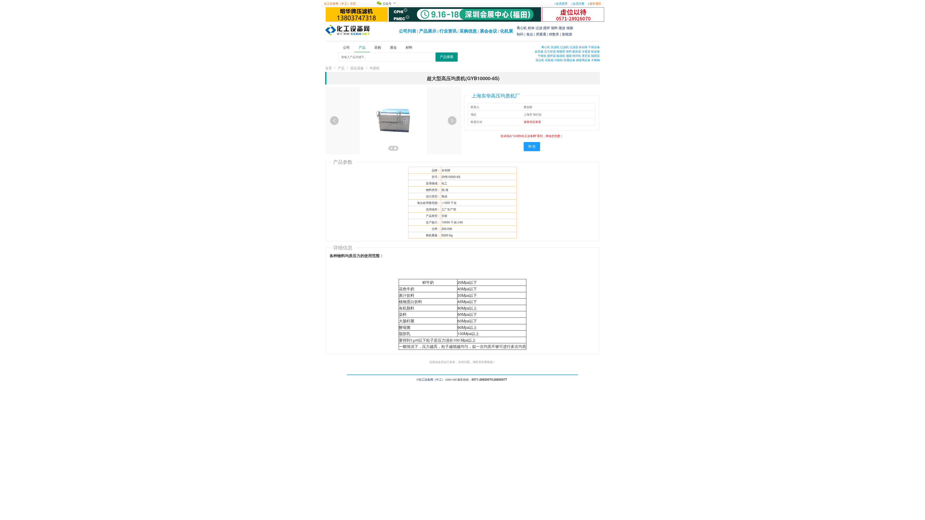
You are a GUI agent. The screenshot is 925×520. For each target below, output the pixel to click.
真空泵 (586, 55)
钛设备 (595, 51)
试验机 (558, 60)
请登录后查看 (532, 122)
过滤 (538, 27)
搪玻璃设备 (583, 60)
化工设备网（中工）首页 (340, 3)
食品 (529, 34)
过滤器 (573, 47)
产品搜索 (446, 57)
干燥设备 (594, 47)
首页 (328, 67)
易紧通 (541, 34)
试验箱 (549, 60)
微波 (562, 27)
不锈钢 (595, 60)
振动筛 (583, 47)
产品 (341, 67)
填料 (554, 27)
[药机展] (465, 14)
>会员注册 (577, 3)
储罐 (569, 27)
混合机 (539, 60)
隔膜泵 (595, 55)
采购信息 (468, 31)
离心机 (522, 27)
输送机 (560, 55)
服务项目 (595, 3)
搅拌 (546, 27)
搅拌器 (551, 55)
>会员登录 (561, 3)
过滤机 (564, 47)
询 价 (532, 146)
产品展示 (427, 31)
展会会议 (488, 31)
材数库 (554, 34)
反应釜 (539, 51)
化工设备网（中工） (432, 379)
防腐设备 (569, 60)
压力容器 (550, 51)
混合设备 (357, 67)
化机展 (506, 31)
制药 (520, 34)
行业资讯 (448, 31)
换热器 (576, 51)
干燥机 (542, 55)
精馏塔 (560, 51)
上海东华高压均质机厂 (496, 95)
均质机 (375, 67)
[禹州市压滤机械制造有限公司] (357, 14)
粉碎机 (576, 55)
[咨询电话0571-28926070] (573, 14)
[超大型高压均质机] (393, 120)
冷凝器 (586, 51)
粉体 (531, 27)
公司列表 (407, 31)
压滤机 (555, 47)
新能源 (567, 34)
